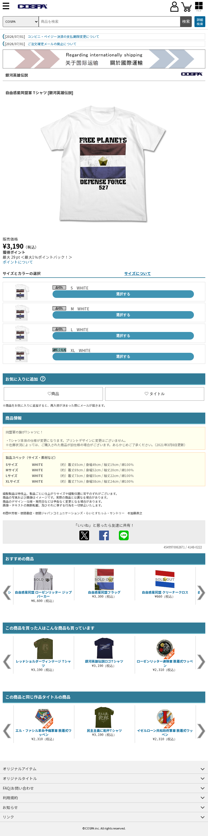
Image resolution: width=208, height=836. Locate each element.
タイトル (157, 393)
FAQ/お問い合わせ (18, 788)
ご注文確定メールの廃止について (52, 44)
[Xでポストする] (84, 538)
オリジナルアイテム (20, 768)
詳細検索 (200, 21)
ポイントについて (18, 262)
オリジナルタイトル (20, 778)
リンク (8, 816)
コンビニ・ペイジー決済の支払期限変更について (63, 36)
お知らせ (10, 807)
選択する (123, 294)
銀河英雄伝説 (16, 75)
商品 (55, 393)
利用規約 (10, 797)
